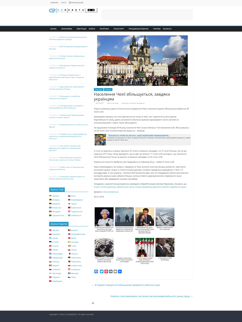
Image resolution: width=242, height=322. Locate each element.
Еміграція (81, 29)
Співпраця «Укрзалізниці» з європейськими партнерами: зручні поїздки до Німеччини (66, 77)
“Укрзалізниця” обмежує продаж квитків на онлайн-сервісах (66, 116)
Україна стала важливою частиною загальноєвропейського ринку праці (151, 296)
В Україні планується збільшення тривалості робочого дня (126, 285)
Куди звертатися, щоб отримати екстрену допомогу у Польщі (66, 88)
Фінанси (167, 29)
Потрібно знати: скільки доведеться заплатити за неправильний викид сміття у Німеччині (68, 136)
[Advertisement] (147, 14)
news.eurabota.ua (110, 191)
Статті (63, 2)
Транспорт (118, 29)
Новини (54, 2)
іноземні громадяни (137, 103)
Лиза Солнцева (112, 103)
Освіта (92, 29)
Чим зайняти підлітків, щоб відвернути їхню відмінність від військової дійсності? (65, 148)
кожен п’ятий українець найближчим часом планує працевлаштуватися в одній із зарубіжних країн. (140, 187)
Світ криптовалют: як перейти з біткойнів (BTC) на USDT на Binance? (66, 107)
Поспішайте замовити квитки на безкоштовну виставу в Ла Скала (67, 177)
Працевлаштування (138, 29)
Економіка (66, 29)
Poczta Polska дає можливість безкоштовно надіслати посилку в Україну (65, 159)
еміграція (125, 103)
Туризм (156, 29)
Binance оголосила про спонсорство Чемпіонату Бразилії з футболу (68, 38)
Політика (104, 29)
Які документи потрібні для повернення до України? (64, 97)
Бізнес (53, 29)
